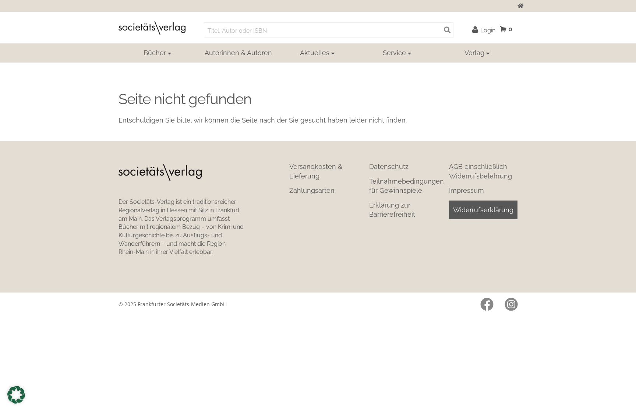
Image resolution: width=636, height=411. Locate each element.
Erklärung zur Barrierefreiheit (392, 209)
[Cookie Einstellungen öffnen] (16, 395)
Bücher (155, 53)
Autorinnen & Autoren (238, 53)
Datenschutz (389, 166)
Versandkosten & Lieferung (315, 171)
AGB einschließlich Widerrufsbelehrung (480, 171)
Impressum (466, 190)
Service (394, 53)
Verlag (474, 53)
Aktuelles (314, 53)
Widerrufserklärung (483, 210)
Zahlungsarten (312, 190)
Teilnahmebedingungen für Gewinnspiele (406, 185)
